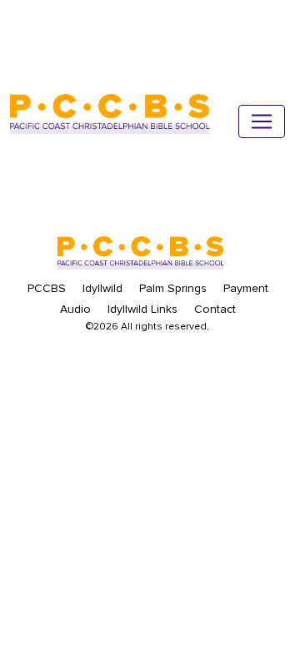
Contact (215, 309)
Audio (75, 309)
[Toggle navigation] (261, 121)
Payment (245, 288)
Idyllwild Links (143, 309)
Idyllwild (102, 288)
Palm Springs (173, 288)
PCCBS (47, 288)
